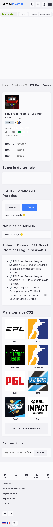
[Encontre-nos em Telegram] (4, 513)
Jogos (22, 14)
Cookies (6, 503)
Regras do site (9, 493)
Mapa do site (8, 498)
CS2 (22, 122)
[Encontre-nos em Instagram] (10, 513)
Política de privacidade (13, 489)
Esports (31, 14)
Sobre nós (7, 484)
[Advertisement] (26, 48)
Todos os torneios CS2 (26, 428)
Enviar (40, 452)
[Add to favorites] (20, 117)
